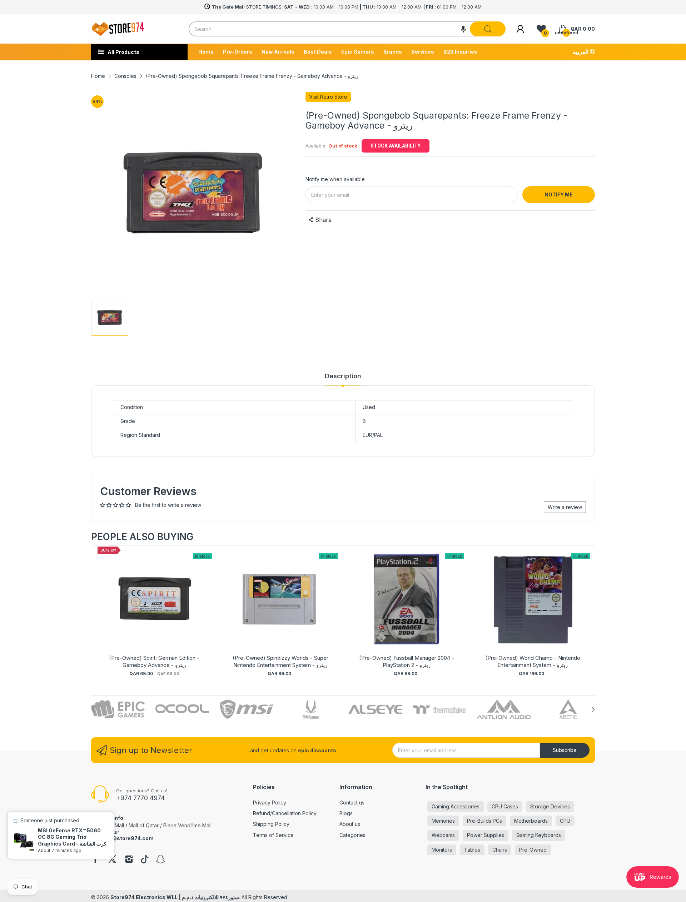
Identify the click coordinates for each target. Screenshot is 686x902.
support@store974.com (122, 838)
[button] (463, 29)
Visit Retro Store (328, 97)
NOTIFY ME (559, 194)
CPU (565, 821)
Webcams (443, 835)
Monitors (442, 850)
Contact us (351, 802)
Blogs (346, 813)
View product (154, 606)
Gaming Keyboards (538, 835)
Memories (443, 821)
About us (349, 824)
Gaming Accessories (455, 806)
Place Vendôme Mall (187, 825)
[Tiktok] (144, 860)
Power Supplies (485, 835)
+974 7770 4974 (140, 798)
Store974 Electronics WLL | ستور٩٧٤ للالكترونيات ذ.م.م (174, 897)
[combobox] (347, 29)
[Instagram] (129, 860)
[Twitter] (112, 860)
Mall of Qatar (144, 825)
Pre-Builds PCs (484, 821)
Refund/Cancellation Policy (285, 813)
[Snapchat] (160, 860)
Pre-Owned (533, 850)
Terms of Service (273, 835)
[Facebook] (95, 860)
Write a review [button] (565, 507)
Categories (352, 835)
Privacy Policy (269, 802)
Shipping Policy (271, 824)
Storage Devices (550, 806)
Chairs (499, 850)
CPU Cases (505, 806)
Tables (472, 850)
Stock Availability (396, 146)
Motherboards (531, 821)
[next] (588, 612)
